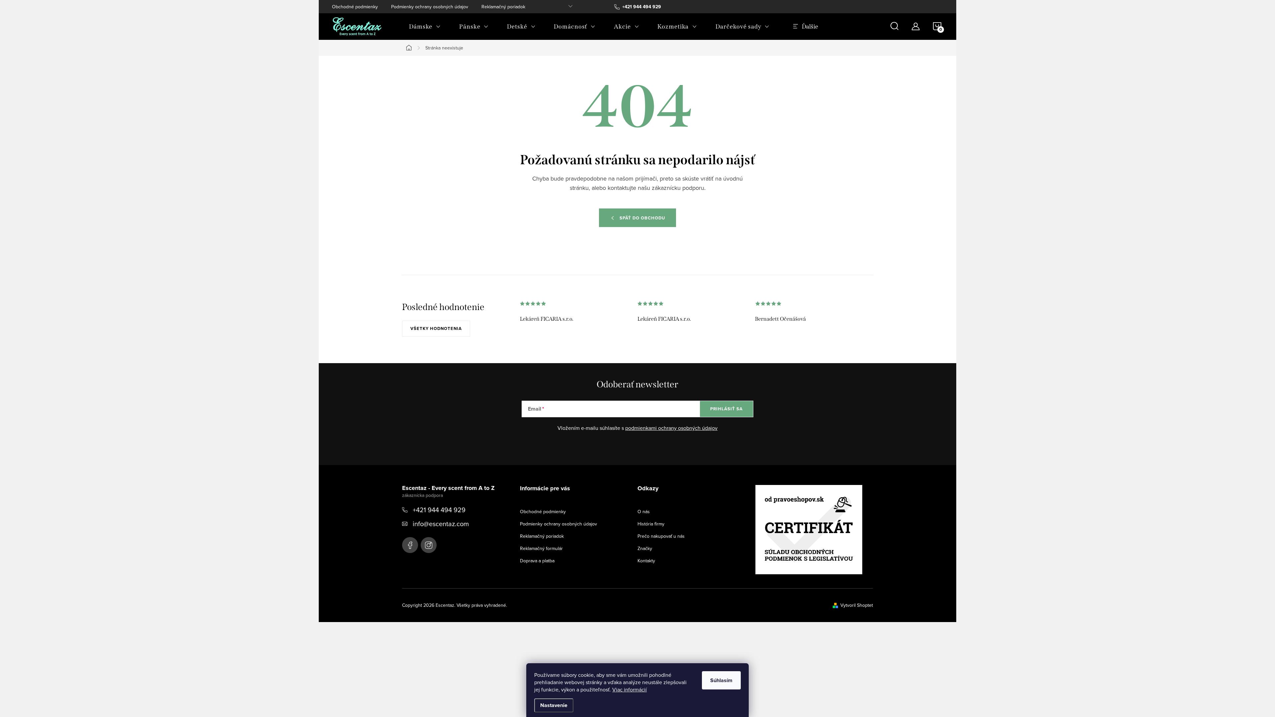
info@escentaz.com (441, 523)
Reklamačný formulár (541, 548)
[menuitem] (425, 26)
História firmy (651, 524)
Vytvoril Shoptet (856, 605)
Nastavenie (553, 705)
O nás (644, 512)
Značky (645, 548)
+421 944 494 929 (439, 510)
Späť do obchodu (642, 218)
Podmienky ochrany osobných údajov (429, 6)
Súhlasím (721, 680)
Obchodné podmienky (355, 6)
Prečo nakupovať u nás (661, 536)
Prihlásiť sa (726, 409)
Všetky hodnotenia (436, 328)
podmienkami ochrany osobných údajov (671, 428)
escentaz (410, 545)
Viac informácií (629, 689)
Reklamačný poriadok (503, 6)
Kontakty (646, 561)
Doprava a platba (537, 560)
